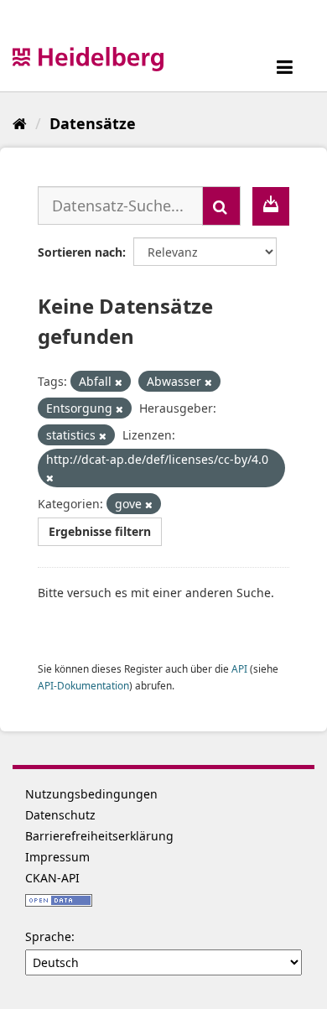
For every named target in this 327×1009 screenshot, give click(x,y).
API (239, 668)
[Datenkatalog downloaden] (270, 206)
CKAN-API (52, 878)
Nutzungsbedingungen (91, 794)
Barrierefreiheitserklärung (99, 836)
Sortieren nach (80, 252)
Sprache (48, 936)
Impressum (57, 857)
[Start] (20, 123)
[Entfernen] (118, 382)
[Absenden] (221, 206)
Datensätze (92, 123)
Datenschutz (60, 815)
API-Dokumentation (83, 685)
